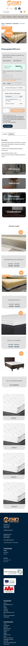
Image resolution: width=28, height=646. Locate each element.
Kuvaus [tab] (5, 134)
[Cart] (24, 12)
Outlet (11, 8)
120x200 (7, 116)
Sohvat (4, 16)
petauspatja (19, 119)
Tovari (17, 542)
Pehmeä (13, 119)
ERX (16, 119)
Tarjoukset (6, 610)
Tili (4, 613)
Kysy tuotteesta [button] (7, 126)
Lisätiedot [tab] (11, 134)
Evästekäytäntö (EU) (8, 604)
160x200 (15, 116)
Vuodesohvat (9, 16)
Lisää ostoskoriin (17, 110)
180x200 (19, 116)
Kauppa (5, 607)
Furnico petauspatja (7, 120)
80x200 (8, 117)
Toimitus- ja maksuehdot (9, 615)
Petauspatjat (15, 23)
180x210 (4, 117)
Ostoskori (6, 609)
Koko (4, 83)
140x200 (11, 116)
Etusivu (3, 23)
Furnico (23, 119)
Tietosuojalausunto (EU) (9, 612)
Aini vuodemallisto (12, 122)
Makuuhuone (9, 23)
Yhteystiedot (6, 617)
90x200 (11, 117)
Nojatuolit (15, 16)
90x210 (22, 116)
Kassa (5, 606)
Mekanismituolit (21, 16)
